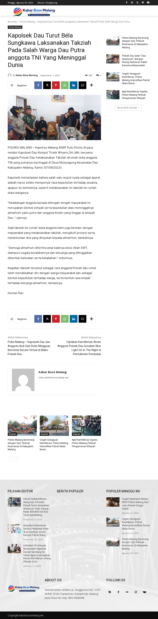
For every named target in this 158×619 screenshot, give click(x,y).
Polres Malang (27, 21)
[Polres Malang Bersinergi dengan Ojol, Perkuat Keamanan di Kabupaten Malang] (22, 425)
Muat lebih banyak (127, 107)
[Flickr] (127, 592)
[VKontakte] (144, 592)
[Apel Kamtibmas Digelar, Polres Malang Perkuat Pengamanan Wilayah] (86, 425)
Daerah (12, 434)
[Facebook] (126, 3)
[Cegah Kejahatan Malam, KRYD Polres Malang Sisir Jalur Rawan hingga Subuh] (112, 502)
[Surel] (82, 85)
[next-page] (16, 458)
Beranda (12, 21)
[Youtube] (148, 3)
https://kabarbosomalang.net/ (54, 377)
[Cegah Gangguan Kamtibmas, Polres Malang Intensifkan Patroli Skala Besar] (54, 425)
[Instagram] (132, 3)
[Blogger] (109, 592)
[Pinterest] (56, 85)
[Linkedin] (73, 85)
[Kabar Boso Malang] (10, 75)
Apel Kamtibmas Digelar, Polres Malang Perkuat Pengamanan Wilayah (85, 443)
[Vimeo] (142, 3)
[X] (137, 3)
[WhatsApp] (65, 85)
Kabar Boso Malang (27, 75)
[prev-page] (10, 458)
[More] (91, 85)
